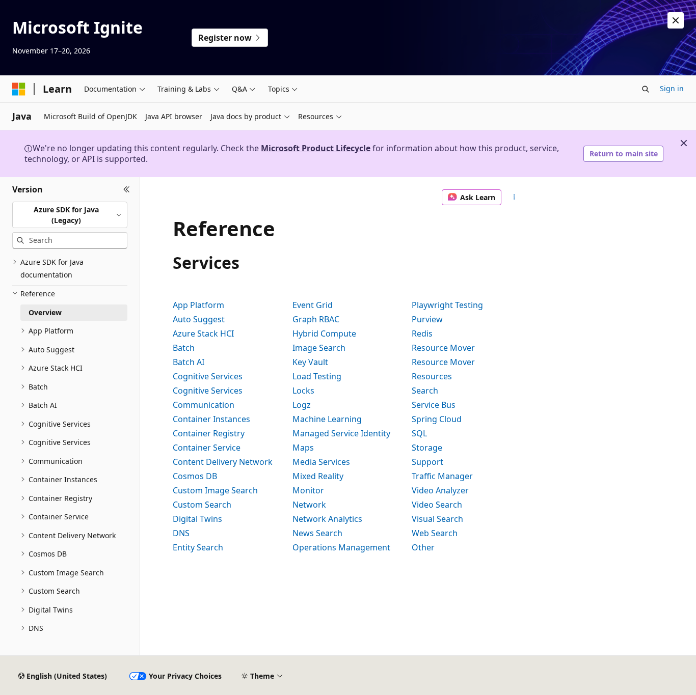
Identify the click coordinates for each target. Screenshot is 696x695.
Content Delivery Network (223, 461)
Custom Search (202, 504)
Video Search (437, 504)
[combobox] (69, 214)
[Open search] (645, 89)
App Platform (198, 305)
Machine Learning (327, 419)
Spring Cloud (437, 419)
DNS (181, 533)
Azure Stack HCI (203, 333)
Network (309, 504)
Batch (184, 347)
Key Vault (310, 362)
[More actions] (514, 197)
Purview (427, 319)
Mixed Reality (317, 476)
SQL (419, 433)
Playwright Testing (447, 305)
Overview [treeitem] (45, 312)
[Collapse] (127, 189)
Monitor (308, 490)
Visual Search (437, 518)
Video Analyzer (440, 490)
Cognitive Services (208, 376)
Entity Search (198, 547)
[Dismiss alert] (675, 20)
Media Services (321, 461)
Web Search (435, 533)
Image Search (318, 347)
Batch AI (188, 362)
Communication (203, 404)
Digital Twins (197, 518)
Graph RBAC (315, 319)
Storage (427, 447)
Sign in (672, 88)
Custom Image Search (215, 490)
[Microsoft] (18, 89)
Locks (303, 390)
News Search (317, 533)
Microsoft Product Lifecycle (315, 148)
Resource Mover (443, 347)
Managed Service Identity (341, 433)
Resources (432, 376)
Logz (301, 404)
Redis (422, 333)
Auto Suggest (199, 319)
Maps (303, 447)
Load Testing (316, 376)
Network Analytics (327, 518)
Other (423, 547)
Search (425, 390)
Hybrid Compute (324, 333)
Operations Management (341, 547)
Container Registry (209, 433)
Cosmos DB (195, 476)
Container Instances (211, 419)
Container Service (206, 447)
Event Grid (312, 305)
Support (427, 461)
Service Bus (434, 404)
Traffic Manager (442, 476)
